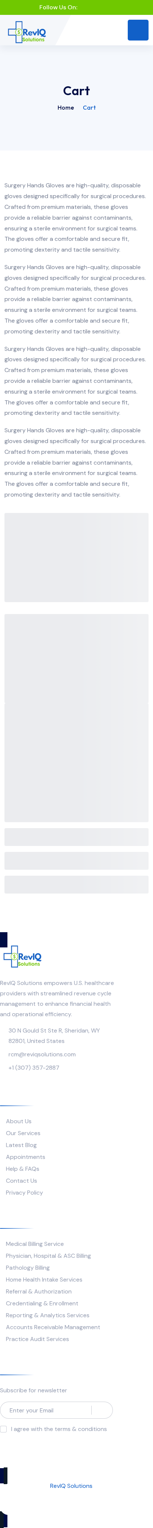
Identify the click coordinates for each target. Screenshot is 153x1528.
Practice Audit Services (37, 1339)
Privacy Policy (24, 1192)
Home (66, 107)
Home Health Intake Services (44, 1279)
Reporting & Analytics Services (47, 1315)
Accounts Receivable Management (53, 1327)
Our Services (23, 1133)
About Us (19, 1121)
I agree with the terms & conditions (59, 1429)
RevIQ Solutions (71, 1486)
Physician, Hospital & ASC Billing (48, 1256)
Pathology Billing (28, 1268)
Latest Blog (21, 1145)
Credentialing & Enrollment (42, 1303)
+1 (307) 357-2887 (34, 1068)
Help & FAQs (22, 1169)
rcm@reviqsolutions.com (42, 1054)
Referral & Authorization (39, 1291)
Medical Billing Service (35, 1244)
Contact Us (21, 1181)
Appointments (25, 1157)
